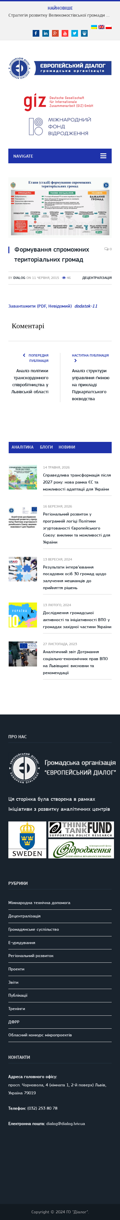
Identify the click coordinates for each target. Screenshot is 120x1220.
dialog (19, 278)
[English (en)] (101, 27)
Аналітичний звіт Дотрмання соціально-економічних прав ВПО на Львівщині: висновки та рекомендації (75, 662)
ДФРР (13, 1021)
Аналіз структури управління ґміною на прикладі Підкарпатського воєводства (90, 384)
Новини (67, 447)
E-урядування (21, 942)
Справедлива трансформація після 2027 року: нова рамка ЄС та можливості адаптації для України (77, 482)
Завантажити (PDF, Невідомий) (52, 306)
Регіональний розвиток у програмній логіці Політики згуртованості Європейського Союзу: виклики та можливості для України (76, 528)
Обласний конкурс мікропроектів (40, 1034)
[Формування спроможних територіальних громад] (60, 208)
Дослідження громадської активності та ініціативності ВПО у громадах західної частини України (77, 619)
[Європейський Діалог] (60, 67)
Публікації (17, 995)
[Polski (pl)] (109, 27)
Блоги (46, 447)
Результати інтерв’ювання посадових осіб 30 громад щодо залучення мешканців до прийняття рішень (74, 578)
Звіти (13, 982)
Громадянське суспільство (33, 929)
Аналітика (23, 447)
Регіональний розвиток (30, 955)
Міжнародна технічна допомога (39, 902)
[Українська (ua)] (94, 27)
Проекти (16, 968)
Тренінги (16, 1008)
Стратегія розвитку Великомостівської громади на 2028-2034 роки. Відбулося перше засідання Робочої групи (61, 15)
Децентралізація (97, 278)
